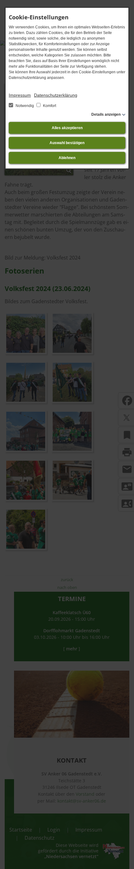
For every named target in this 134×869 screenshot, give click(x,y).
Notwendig (25, 106)
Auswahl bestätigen (67, 143)
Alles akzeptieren (67, 128)
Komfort (49, 106)
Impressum (20, 95)
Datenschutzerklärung (55, 95)
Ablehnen (67, 158)
